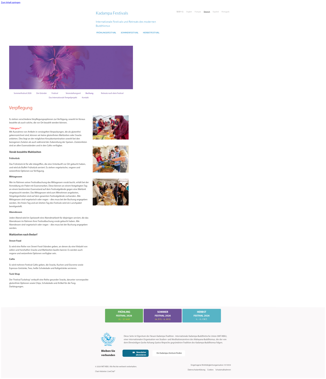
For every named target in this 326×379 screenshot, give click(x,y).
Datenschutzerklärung (196, 370)
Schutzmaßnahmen (223, 370)
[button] (136, 353)
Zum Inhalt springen (10, 3)
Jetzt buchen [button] (109, 67)
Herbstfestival (151, 32)
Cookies (210, 370)
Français (198, 12)
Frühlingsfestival (106, 32)
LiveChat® (111, 372)
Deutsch (207, 12)
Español (216, 12)
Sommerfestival (130, 32)
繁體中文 (180, 12)
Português (225, 12)
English (189, 12)
